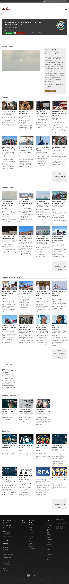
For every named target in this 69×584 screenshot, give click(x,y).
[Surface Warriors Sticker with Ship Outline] (26, 472)
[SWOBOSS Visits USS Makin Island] (26, 106)
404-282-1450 (6, 522)
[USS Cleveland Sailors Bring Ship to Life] (59, 196)
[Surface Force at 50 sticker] (26, 439)
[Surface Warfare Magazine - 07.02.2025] (9, 404)
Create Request (6, 563)
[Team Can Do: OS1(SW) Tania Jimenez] (59, 439)
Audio (30, 543)
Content (31, 536)
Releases (31, 524)
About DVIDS (6, 547)
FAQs (4, 552)
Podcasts (31, 546)
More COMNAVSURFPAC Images (59, 176)
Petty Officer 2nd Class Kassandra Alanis (8, 154)
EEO (48, 541)
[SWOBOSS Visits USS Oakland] (59, 141)
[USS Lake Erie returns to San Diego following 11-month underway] (59, 286)
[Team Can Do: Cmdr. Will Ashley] (9, 472)
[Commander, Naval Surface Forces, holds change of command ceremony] (43, 286)
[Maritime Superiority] (59, 472)
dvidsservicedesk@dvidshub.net (10, 528)
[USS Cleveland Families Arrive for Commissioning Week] (43, 231)
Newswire (6, 543)
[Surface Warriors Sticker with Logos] (43, 472)
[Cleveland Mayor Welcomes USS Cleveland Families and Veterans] (59, 231)
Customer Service (7, 557)
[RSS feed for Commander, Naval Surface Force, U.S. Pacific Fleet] (20, 24)
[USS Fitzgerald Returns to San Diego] (43, 196)
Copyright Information (8, 554)
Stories (22, 520)
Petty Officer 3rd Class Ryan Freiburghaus (58, 118)
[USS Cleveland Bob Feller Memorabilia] (9, 231)
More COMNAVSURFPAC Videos (59, 266)
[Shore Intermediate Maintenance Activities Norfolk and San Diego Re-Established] (26, 320)
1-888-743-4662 (6, 533)
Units (4, 568)
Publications (32, 548)
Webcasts (31, 550)
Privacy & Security (7, 551)
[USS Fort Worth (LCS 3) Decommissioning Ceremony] (9, 141)
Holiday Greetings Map (31, 531)
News (30, 541)
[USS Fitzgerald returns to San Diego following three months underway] (9, 320)
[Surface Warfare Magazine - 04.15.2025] (26, 404)
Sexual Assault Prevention (49, 544)
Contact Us (5, 549)
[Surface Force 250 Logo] (43, 439)
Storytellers (23, 522)
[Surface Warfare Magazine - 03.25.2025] (43, 404)
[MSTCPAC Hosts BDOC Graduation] (43, 106)
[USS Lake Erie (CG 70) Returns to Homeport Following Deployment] (26, 196)
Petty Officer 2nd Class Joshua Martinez (25, 116)
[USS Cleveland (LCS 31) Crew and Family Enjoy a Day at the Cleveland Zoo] (26, 231)
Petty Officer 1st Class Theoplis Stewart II (58, 206)
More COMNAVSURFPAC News (59, 354)
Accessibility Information (9, 556)
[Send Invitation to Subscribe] (22, 24)
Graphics (31, 544)
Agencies (5, 570)
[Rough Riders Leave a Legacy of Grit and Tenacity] (9, 286)
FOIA (48, 532)
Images (31, 538)
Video (30, 539)
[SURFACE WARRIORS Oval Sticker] (9, 439)
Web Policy (49, 539)
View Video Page (50, 91)
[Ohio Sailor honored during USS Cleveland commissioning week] (59, 320)
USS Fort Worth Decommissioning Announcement (51, 52)
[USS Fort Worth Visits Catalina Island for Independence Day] (26, 286)
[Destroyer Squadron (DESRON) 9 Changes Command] (59, 106)
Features (5, 540)
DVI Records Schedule (49, 549)
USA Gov (49, 534)
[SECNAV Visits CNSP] (9, 106)
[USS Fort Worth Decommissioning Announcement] (9, 196)
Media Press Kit (6, 564)
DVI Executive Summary (49, 554)
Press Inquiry (7, 561)
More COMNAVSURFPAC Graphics (59, 504)
